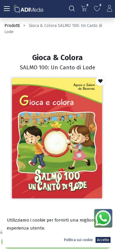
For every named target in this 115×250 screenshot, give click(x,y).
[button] (100, 81)
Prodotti (12, 25)
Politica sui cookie (78, 240)
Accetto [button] (103, 240)
